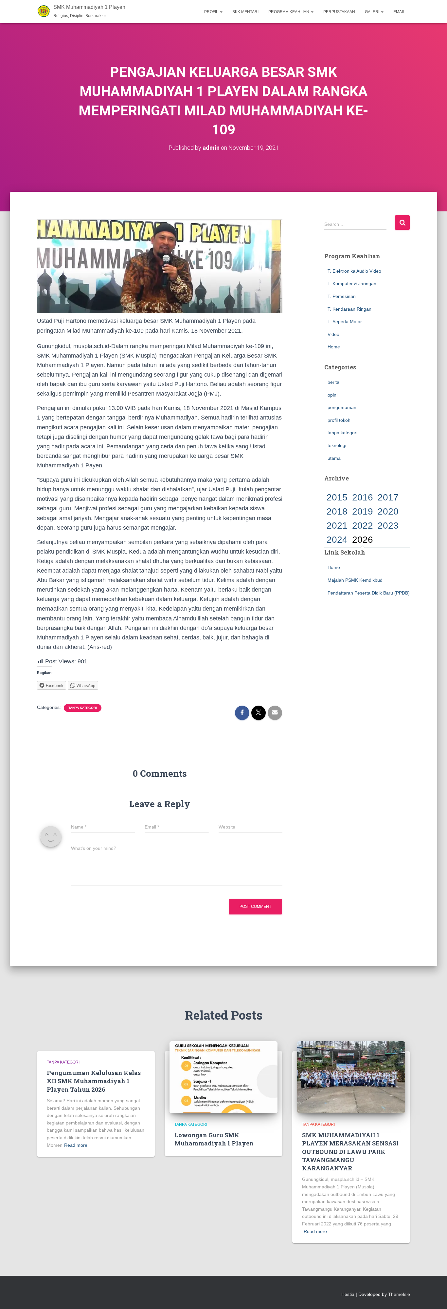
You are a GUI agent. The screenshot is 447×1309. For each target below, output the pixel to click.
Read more (75, 1145)
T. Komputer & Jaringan (352, 283)
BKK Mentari (245, 12)
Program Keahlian (289, 12)
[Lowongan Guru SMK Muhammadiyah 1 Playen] (223, 1077)
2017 (388, 497)
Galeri (372, 12)
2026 (362, 540)
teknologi (337, 445)
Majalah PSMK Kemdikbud (355, 580)
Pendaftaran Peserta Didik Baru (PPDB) (369, 593)
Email (399, 12)
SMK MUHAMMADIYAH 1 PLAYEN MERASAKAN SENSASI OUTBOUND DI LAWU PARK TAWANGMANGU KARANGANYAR (350, 1151)
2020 (388, 511)
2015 (337, 497)
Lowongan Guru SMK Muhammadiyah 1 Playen (214, 1139)
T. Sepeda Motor (345, 321)
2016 (362, 497)
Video (333, 334)
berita (333, 382)
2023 (388, 525)
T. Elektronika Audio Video (354, 271)
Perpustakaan (339, 12)
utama (334, 458)
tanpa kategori (82, 708)
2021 (337, 525)
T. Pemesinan (342, 296)
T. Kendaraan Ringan (349, 309)
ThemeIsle (399, 1294)
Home (334, 346)
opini (332, 395)
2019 (362, 511)
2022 (362, 525)
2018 (337, 511)
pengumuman (342, 407)
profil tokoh (339, 420)
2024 (337, 540)
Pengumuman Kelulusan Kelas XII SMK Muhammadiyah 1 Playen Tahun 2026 (94, 1081)
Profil (211, 12)
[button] (221, 12)
